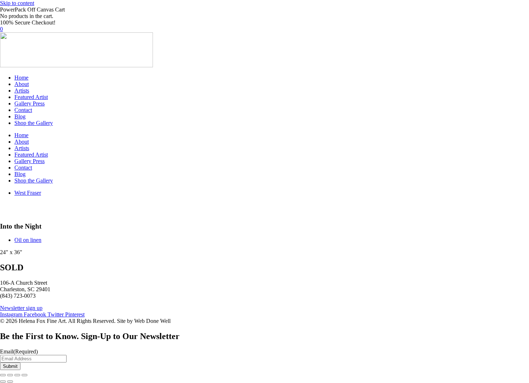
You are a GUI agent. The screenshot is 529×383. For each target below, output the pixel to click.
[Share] (17, 375)
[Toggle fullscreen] (10, 375)
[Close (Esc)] (24, 375)
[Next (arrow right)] (10, 381)
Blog (20, 116)
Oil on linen (27, 240)
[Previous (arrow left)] (3, 381)
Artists (21, 90)
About (21, 84)
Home (21, 78)
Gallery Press (29, 103)
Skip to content (17, 3)
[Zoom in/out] (3, 375)
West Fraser (27, 193)
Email (19, 351)
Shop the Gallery (33, 123)
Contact (23, 110)
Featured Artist (31, 97)
